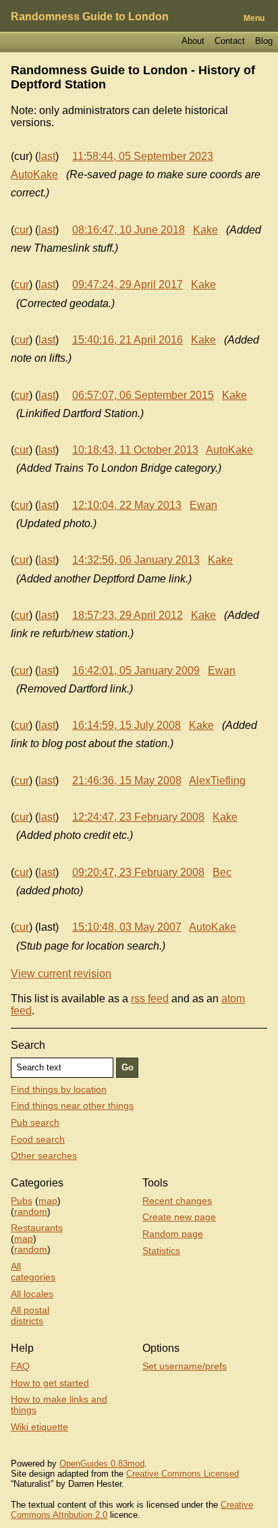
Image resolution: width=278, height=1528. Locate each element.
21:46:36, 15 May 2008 (127, 780)
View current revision (61, 973)
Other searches (44, 1155)
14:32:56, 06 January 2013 (136, 560)
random (30, 1211)
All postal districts (30, 1315)
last (46, 156)
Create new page (179, 1216)
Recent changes (177, 1200)
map (47, 1200)
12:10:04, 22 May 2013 (127, 505)
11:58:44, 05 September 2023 (142, 156)
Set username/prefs (184, 1366)
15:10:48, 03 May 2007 (127, 927)
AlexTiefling (217, 780)
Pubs (21, 1200)
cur (21, 230)
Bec (222, 872)
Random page (172, 1233)
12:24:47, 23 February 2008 (138, 817)
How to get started (50, 1382)
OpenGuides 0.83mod (101, 1463)
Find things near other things (72, 1105)
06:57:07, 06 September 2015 (143, 395)
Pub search (35, 1122)
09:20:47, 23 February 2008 (138, 872)
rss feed (150, 998)
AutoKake (34, 174)
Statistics (161, 1250)
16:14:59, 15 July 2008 (126, 725)
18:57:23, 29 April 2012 (127, 615)
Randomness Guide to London (90, 16)
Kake (205, 230)
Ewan (203, 505)
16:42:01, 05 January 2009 (136, 670)
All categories (33, 1271)
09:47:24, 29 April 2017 (127, 284)
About (193, 41)
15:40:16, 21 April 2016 (127, 340)
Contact (230, 41)
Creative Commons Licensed (182, 1474)
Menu (254, 18)
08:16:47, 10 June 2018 (128, 230)
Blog (264, 41)
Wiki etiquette (39, 1426)
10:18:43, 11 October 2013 (135, 450)
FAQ (20, 1366)
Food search (38, 1139)
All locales (32, 1293)
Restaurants (37, 1227)
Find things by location (59, 1089)
